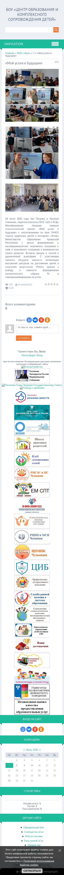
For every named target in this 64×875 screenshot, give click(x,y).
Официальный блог (33, 827)
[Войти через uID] (29, 320)
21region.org (34, 845)
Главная (9, 53)
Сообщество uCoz (34, 832)
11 (39, 765)
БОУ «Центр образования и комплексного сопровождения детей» (32, 14)
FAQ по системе (33, 836)
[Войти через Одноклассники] (47, 320)
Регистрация (28, 355)
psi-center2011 (25, 284)
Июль (27, 53)
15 (17, 770)
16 (24, 770)
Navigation (13, 44)
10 (32, 765)
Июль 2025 (32, 749)
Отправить (24, 338)
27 (55, 775)
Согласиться (32, 871)
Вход (39, 355)
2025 (19, 53)
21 (9, 775)
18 (39, 770)
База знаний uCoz (33, 840)
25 (39, 775)
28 (9, 781)
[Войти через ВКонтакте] (35, 320)
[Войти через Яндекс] (41, 320)
